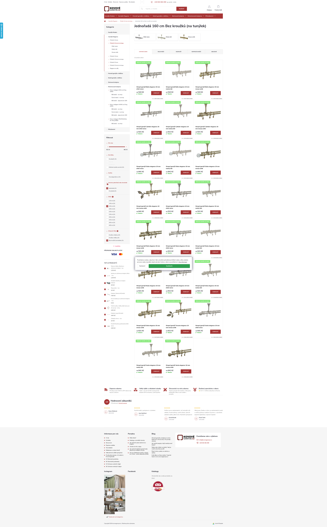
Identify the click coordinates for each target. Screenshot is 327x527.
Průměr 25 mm (114, 62)
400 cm (112, 225)
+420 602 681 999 (204, 443)
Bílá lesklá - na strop (117, 94)
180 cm (112, 209)
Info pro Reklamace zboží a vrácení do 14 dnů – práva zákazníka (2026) (139, 453)
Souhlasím (169, 266)
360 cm (112, 222)
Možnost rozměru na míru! (116, 167)
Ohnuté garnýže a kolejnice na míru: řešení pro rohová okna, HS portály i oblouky (161, 439)
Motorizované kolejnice (114, 87)
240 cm (112, 214)
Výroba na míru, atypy (135, 446)
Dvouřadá (112, 191)
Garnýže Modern (112, 32)
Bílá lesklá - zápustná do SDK (119, 100)
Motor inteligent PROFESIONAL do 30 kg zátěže (118, 119)
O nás (105, 2)
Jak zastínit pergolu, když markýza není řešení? (162, 444)
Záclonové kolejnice (113, 82)
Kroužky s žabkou (114, 235)
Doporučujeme (143, 51)
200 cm (112, 211)
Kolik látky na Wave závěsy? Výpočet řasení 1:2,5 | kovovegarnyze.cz (161, 456)
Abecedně (214, 51)
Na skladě (112, 159)
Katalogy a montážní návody (137, 440)
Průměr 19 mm (114, 56)
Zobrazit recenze (123, 403)
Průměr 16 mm (114, 40)
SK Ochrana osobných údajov (114, 466)
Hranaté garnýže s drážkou (115, 73)
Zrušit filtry (117, 246)
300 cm (112, 217)
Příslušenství (111, 129)
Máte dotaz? (133, 438)
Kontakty (110, 2)
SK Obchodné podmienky (112, 461)
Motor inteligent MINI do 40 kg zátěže (118, 90)
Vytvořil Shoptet (219, 523)
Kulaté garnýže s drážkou (115, 78)
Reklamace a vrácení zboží (113, 450)
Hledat (181, 9)
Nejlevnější (161, 51)
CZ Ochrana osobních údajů (113, 464)
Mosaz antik (115, 52)
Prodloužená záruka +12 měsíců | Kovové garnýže (114, 455)
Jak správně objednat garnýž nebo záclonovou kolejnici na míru (139, 449)
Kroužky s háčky (114, 238)
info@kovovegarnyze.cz (205, 440)
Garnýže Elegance (113, 37)
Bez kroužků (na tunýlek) (116, 240)
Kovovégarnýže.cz (114, 177)
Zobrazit (156, 93)
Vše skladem (132, 2)
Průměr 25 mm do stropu (117, 65)
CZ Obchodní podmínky (112, 459)
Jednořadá (112, 188)
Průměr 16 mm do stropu (117, 43)
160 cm (112, 206)
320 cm (112, 220)
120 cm (112, 201)
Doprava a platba (123, 2)
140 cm (112, 203)
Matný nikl (114, 49)
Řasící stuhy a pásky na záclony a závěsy (160, 452)
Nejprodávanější (196, 51)
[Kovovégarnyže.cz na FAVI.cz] (158, 486)
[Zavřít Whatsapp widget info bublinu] (302, 519)
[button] (322, 521)
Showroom (115, 2)
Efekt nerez (115, 46)
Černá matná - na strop (118, 97)
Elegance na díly (114, 68)
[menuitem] (111, 16)
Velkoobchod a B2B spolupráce (114, 453)
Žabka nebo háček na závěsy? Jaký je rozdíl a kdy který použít (161, 448)
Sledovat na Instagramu (116, 517)
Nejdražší (178, 51)
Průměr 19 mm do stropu (117, 59)
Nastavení (142, 266)
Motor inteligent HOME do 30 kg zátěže (118, 105)
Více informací (182, 262)
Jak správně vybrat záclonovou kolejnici (138, 443)
